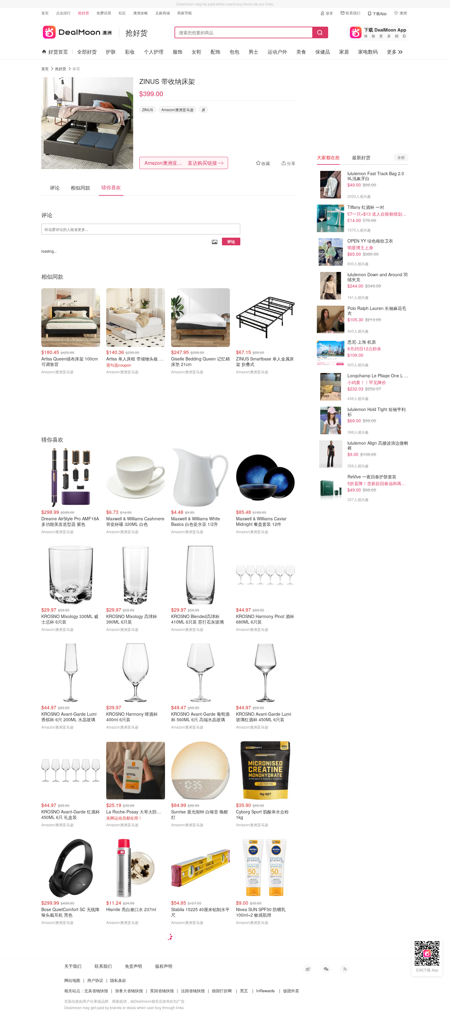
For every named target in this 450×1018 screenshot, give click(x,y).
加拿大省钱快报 (129, 990)
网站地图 (72, 980)
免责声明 (133, 966)
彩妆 (130, 51)
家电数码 (368, 51)
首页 (45, 12)
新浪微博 (307, 969)
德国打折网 (222, 990)
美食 (301, 51)
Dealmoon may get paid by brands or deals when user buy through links (124, 1007)
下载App (380, 13)
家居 (344, 51)
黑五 (244, 990)
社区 (122, 12)
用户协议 (95, 980)
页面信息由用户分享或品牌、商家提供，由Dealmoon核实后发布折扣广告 (124, 1001)
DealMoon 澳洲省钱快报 (76, 31)
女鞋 (196, 51)
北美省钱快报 (96, 990)
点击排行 (63, 12)
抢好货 (83, 12)
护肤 (111, 51)
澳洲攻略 (140, 12)
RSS (344, 969)
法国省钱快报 (193, 990)
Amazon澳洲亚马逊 (177, 109)
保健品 (322, 51)
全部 (401, 157)
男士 (253, 51)
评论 (231, 241)
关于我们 (72, 966)
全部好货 (87, 51)
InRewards (265, 990)
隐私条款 (118, 980)
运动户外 (277, 51)
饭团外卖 (291, 990)
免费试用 (103, 12)
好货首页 (58, 51)
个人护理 (153, 51)
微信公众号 (326, 969)
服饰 (177, 51)
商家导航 (184, 12)
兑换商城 (162, 12)
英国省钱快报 (162, 990)
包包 (234, 51)
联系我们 (353, 12)
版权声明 (163, 966)
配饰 (215, 51)
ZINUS (147, 109)
